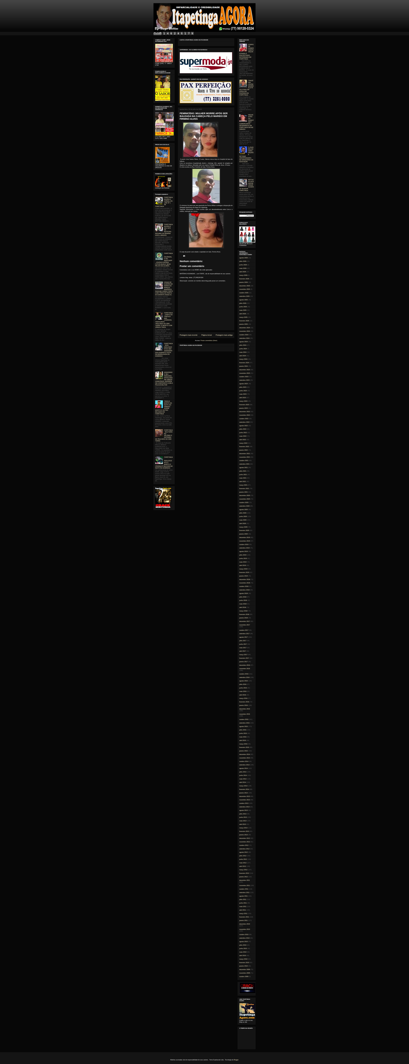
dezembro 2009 (244, 969)
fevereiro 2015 (244, 747)
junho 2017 (243, 644)
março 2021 (243, 485)
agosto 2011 (243, 896)
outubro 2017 (243, 630)
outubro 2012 (243, 845)
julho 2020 (242, 513)
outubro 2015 (243, 719)
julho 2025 (242, 303)
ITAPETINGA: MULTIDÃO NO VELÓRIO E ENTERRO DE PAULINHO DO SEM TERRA (164, 435)
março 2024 (243, 359)
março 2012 (243, 870)
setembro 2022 (244, 422)
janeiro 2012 (243, 877)
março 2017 (243, 654)
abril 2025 (242, 314)
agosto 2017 (243, 637)
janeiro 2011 (243, 920)
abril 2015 (242, 740)
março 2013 (243, 828)
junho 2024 (243, 349)
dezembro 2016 (244, 665)
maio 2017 (242, 648)
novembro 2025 (244, 289)
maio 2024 (242, 352)
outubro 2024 (243, 335)
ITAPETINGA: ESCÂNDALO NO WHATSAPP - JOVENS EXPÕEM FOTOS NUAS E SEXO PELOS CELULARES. (164, 260)
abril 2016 (242, 695)
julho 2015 (242, 730)
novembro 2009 (244, 973)
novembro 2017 (244, 625)
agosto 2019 (243, 551)
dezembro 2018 (244, 579)
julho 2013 (242, 814)
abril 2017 (242, 651)
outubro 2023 (243, 376)
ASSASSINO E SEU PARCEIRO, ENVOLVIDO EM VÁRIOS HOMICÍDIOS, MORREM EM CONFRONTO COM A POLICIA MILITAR (164, 378)
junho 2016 (243, 688)
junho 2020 (243, 516)
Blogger (236, 1060)
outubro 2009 (243, 976)
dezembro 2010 (244, 924)
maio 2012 (242, 863)
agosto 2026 (243, 258)
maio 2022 (242, 436)
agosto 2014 (243, 768)
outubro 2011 (243, 889)
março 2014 (243, 786)
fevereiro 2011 (244, 917)
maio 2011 (242, 906)
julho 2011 (242, 899)
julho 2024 (242, 345)
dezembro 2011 (244, 880)
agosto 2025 (243, 300)
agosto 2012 (243, 852)
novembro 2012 (244, 842)
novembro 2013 (244, 800)
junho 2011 (243, 903)
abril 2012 (242, 866)
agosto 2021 (243, 467)
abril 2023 (242, 397)
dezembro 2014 (244, 754)
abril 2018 (242, 607)
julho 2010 (242, 945)
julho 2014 (242, 772)
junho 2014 (243, 775)
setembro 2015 (244, 723)
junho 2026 (243, 265)
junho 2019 (243, 558)
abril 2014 (242, 782)
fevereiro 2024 (244, 362)
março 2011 (243, 913)
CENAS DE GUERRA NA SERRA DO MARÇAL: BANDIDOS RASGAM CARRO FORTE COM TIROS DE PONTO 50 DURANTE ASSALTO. (164, 288)
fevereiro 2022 (244, 446)
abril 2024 (242, 356)
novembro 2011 (244, 885)
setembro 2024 (244, 338)
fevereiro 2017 (244, 658)
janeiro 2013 (243, 835)
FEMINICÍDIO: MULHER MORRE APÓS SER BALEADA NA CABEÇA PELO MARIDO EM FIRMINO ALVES (204, 116)
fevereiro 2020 (244, 530)
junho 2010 (243, 948)
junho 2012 (243, 859)
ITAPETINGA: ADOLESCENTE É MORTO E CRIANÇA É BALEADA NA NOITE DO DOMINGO (164, 462)
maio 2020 (242, 520)
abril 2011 (242, 910)
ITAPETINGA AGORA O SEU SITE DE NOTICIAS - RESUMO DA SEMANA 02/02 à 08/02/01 (164, 230)
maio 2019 (242, 562)
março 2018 (243, 611)
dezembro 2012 (244, 838)
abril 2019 (242, 565)
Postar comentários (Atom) (209, 340)
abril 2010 (242, 955)
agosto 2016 (243, 681)
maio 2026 (242, 268)
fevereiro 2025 (244, 321)
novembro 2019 (244, 541)
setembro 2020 (244, 506)
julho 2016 (242, 684)
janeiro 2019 (243, 576)
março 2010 (243, 959)
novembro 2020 (244, 499)
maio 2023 (242, 394)
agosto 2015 (243, 726)
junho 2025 (243, 307)
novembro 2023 (244, 373)
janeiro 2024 (243, 366)
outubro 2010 (243, 934)
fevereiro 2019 (244, 572)
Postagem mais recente (188, 335)
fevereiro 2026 (244, 279)
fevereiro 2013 (244, 831)
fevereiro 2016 (244, 702)
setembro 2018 (244, 590)
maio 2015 (242, 737)
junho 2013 (243, 817)
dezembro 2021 (244, 453)
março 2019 (243, 569)
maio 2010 (242, 952)
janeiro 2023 (243, 408)
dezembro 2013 (244, 796)
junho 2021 (243, 474)
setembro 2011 (244, 892)
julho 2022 (242, 429)
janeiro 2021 (243, 492)
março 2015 (243, 744)
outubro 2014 (243, 761)
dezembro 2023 (244, 370)
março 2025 (243, 317)
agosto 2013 (243, 810)
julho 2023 (242, 387)
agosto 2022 (243, 425)
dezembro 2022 (244, 411)
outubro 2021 (243, 460)
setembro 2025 (244, 296)
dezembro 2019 (244, 537)
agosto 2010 (243, 941)
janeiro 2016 (243, 705)
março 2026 (243, 275)
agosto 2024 (243, 341)
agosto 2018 (243, 593)
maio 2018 (242, 604)
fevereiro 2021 (244, 488)
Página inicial (206, 335)
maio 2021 (242, 478)
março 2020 (243, 527)
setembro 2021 (244, 464)
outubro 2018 (243, 586)
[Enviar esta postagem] (183, 256)
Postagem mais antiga (224, 335)
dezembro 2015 (244, 709)
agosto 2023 (243, 383)
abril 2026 (242, 272)
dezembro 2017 (244, 621)
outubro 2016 (243, 674)
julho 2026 (242, 261)
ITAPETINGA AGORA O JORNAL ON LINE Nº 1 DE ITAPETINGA (164, 202)
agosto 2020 (243, 509)
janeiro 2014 (243, 793)
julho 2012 (242, 856)
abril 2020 (242, 523)
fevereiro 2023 (244, 404)
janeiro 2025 (243, 324)
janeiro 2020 (243, 534)
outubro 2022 (243, 418)
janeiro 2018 (243, 618)
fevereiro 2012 (244, 873)
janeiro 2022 (243, 450)
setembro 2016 (244, 677)
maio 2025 (242, 310)
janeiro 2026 (243, 282)
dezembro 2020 (244, 495)
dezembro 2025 (244, 286)
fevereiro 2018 (244, 614)
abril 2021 (242, 481)
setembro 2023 (244, 380)
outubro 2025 (243, 293)
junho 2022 (243, 432)
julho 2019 (242, 555)
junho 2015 (243, 733)
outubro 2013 (243, 803)
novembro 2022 (244, 415)
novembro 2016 (244, 668)
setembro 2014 (244, 765)
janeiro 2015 (243, 751)
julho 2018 (242, 597)
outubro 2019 (243, 544)
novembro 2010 (244, 929)
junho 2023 (243, 391)
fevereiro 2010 (244, 962)
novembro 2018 (244, 583)
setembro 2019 (244, 548)
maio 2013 (242, 821)
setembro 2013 (244, 807)
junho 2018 (243, 600)
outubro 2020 (243, 502)
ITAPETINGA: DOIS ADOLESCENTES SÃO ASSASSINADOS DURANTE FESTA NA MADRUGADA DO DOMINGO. (164, 350)
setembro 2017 (244, 633)
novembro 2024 (244, 331)
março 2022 (243, 443)
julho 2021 (242, 471)
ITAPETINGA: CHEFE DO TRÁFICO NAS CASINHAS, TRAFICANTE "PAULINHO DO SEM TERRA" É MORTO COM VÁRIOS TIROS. (164, 320)
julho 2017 (242, 640)
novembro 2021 (244, 457)
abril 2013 (242, 824)
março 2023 (243, 401)
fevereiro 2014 (244, 789)
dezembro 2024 (244, 328)
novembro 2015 (244, 714)
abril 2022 (242, 439)
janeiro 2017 (243, 661)
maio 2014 (242, 779)
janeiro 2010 (243, 966)
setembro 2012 (244, 849)
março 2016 (243, 698)
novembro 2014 (244, 758)
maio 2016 (242, 691)
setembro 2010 (244, 938)
